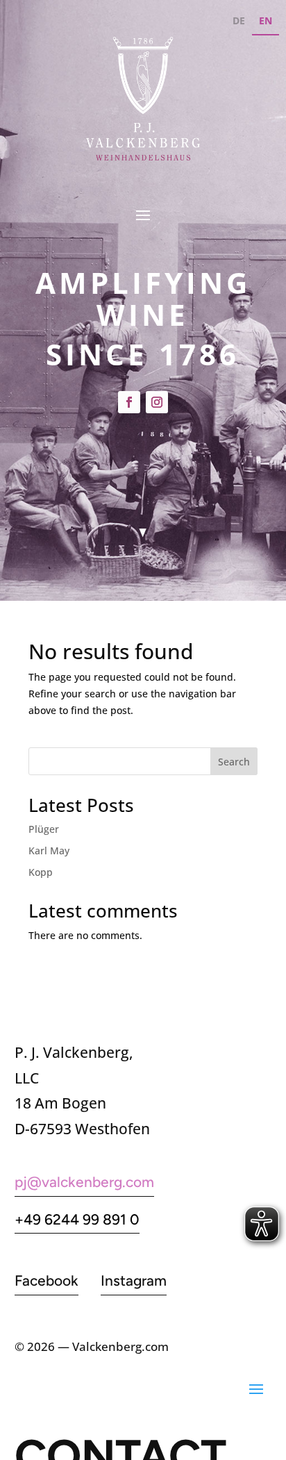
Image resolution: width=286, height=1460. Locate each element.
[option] (239, 22)
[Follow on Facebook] (129, 402)
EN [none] (265, 20)
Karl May (48, 850)
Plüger (43, 829)
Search (234, 761)
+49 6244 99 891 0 (77, 1219)
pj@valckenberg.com (84, 1182)
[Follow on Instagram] (157, 402)
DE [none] (239, 20)
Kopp (40, 872)
